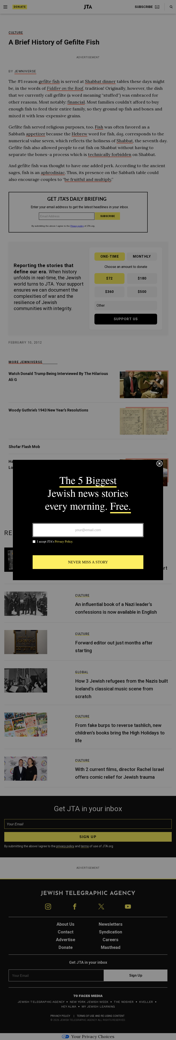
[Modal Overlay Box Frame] (88, 520)
